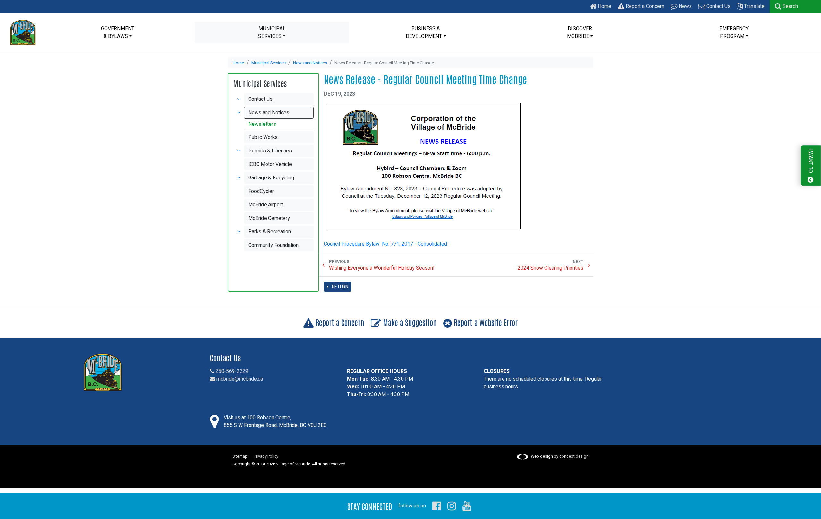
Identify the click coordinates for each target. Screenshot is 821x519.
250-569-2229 (231, 371)
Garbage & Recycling (271, 178)
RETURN (339, 286)
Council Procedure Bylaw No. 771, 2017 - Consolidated (385, 244)
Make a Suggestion (409, 322)
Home (604, 6)
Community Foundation (273, 245)
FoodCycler (261, 191)
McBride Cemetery (269, 218)
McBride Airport (265, 205)
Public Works (263, 137)
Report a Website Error (485, 322)
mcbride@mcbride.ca (239, 379)
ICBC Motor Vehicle (270, 164)
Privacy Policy (266, 456)
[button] (786, 6)
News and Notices (310, 63)
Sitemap (240, 456)
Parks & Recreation (269, 232)
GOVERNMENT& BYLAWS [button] (117, 32)
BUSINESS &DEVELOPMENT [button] (424, 32)
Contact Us (718, 6)
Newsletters (262, 124)
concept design (573, 456)
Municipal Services (268, 63)
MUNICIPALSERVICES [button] (271, 32)
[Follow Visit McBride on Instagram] (451, 506)
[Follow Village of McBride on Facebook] (436, 506)
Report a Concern (644, 6)
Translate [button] (754, 6)
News (684, 6)
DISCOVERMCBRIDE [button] (579, 32)
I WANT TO (810, 161)
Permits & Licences (270, 151)
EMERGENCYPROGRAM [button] (734, 32)
